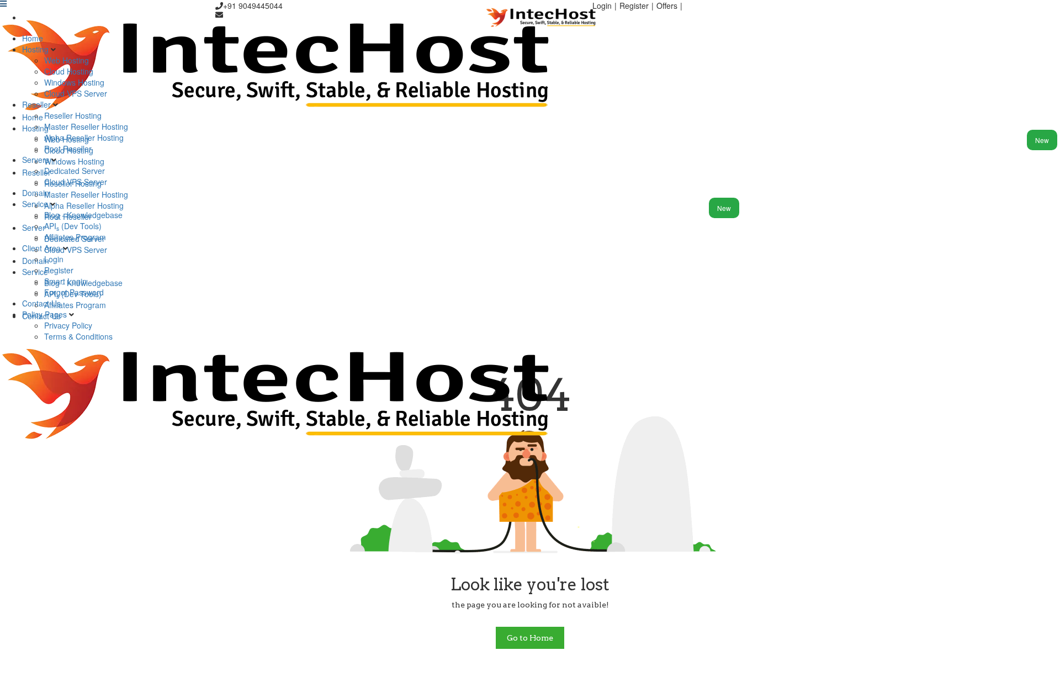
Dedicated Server (74, 170)
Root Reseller (68, 148)
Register (58, 270)
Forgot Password (74, 292)
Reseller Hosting (73, 115)
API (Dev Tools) (73, 225)
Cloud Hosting (68, 71)
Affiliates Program (75, 236)
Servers (36, 159)
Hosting (36, 49)
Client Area (42, 247)
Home (32, 38)
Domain (35, 192)
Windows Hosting (74, 82)
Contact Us (41, 303)
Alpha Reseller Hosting (84, 137)
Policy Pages (45, 314)
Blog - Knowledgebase (83, 214)
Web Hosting (66, 60)
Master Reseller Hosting (86, 126)
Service (36, 203)
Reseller (37, 104)
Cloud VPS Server (75, 93)
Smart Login (65, 281)
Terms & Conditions (78, 336)
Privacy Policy (68, 325)
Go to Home (530, 637)
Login (53, 259)
